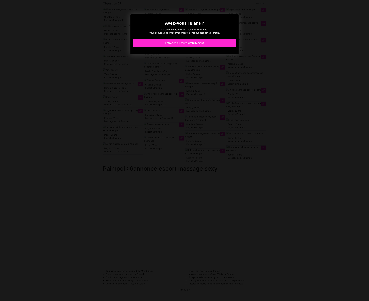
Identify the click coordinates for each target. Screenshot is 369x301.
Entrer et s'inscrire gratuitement (184, 42)
